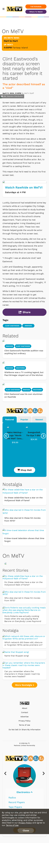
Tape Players (15, 807)
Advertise (24, 716)
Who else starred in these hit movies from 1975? (22, 519)
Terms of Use (24, 725)
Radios (12, 797)
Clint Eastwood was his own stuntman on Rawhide (23, 395)
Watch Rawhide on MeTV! (24, 187)
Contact (24, 712)
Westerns (20, 368)
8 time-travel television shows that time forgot (24, 539)
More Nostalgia (24, 685)
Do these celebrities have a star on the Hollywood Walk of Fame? (23, 499)
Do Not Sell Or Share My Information (24, 730)
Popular (24, 419)
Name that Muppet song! (16, 656)
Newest (39, 419)
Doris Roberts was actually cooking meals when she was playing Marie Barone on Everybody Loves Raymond (22, 618)
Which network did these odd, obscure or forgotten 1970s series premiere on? (23, 643)
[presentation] (6, 435)
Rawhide (28, 326)
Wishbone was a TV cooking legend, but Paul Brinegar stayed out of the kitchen (23, 373)
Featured (9, 419)
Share (26, 312)
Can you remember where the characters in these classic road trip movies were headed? (22, 674)
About (24, 708)
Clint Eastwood (12, 326)
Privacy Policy (24, 721)
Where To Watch (36, 12)
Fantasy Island (20, 47)
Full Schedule (36, 7)
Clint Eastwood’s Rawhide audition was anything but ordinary (23, 352)
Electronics (24, 792)
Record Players (17, 802)
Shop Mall (26, 470)
